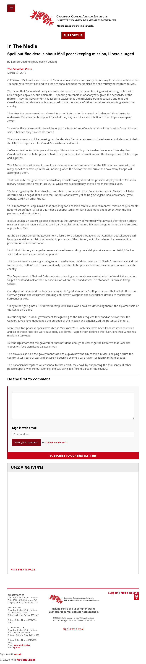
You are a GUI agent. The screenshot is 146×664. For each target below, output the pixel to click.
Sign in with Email (73, 629)
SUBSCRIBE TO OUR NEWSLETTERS (73, 455)
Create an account (56, 442)
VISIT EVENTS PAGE (23, 569)
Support (113, 592)
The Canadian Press (19, 69)
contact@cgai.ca (22, 645)
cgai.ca (16, 647)
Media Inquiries (130, 592)
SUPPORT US (73, 35)
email (17, 654)
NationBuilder (26, 659)
